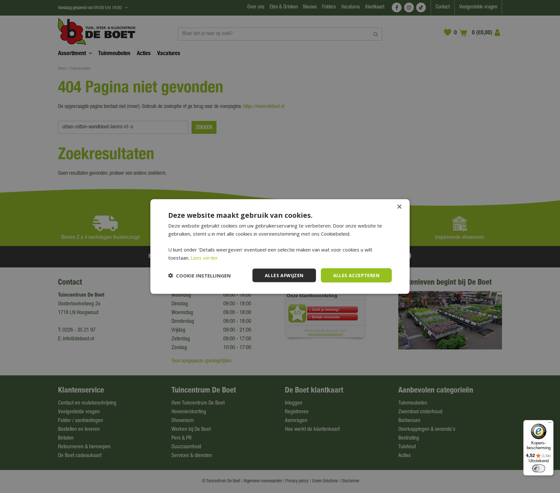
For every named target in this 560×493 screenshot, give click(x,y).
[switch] (538, 468)
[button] (199, 275)
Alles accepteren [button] (356, 275)
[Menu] (550, 424)
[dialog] (280, 246)
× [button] (399, 206)
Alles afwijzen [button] (284, 275)
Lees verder (204, 257)
